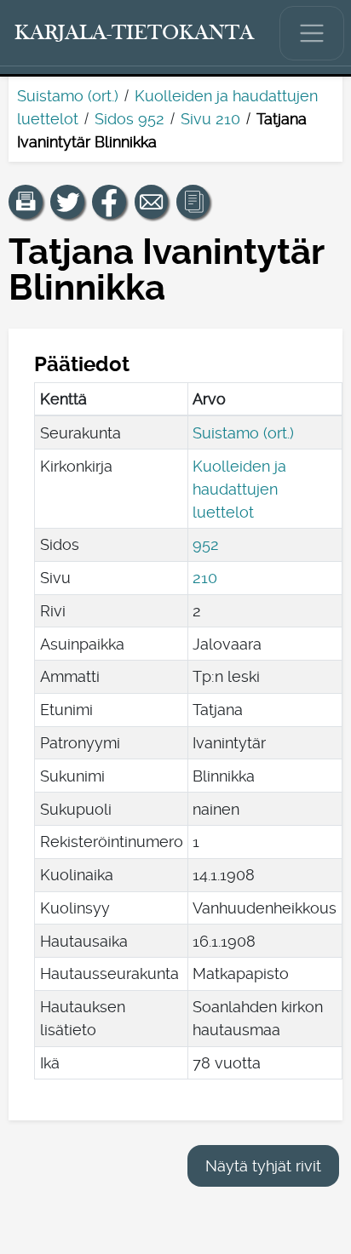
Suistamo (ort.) (67, 96)
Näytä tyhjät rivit (263, 1166)
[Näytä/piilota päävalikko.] (311, 33)
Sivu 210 (210, 119)
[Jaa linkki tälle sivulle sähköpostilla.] (152, 202)
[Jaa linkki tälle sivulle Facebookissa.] (109, 202)
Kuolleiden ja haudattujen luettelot (239, 489)
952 (206, 544)
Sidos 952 (129, 119)
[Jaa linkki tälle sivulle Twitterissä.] (67, 202)
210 (205, 578)
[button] (26, 202)
